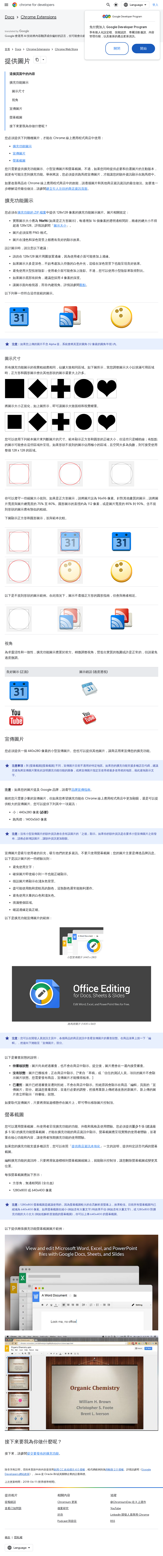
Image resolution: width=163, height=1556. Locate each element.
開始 (143, 49)
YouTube (115, 1508)
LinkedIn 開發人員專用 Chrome (129, 1514)
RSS (112, 1521)
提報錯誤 (10, 1502)
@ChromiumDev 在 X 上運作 (128, 1502)
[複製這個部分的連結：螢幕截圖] (28, 1115)
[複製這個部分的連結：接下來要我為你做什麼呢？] (66, 1442)
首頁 (7, 49)
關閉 (117, 49)
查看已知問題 (13, 1508)
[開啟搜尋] (108, 4)
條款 (7, 1537)
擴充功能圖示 (22, 146)
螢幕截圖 (19, 161)
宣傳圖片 (19, 154)
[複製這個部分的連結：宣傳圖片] (28, 739)
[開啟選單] (6, 5)
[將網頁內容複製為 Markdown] (37, 59)
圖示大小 (60, 226)
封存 (60, 1514)
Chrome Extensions (38, 17)
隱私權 (18, 1537)
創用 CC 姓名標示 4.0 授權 (69, 1469)
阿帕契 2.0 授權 (115, 1469)
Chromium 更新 (67, 1502)
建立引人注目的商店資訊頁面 (66, 189)
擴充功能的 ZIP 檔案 (31, 213)
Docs (9, 17)
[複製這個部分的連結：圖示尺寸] (25, 359)
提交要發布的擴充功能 (43, 1454)
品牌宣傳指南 (80, 790)
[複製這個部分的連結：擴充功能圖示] (37, 201)
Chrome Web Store (66, 49)
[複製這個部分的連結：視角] (17, 643)
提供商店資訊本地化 (86, 1146)
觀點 (83, 285)
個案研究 (63, 1508)
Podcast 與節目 (67, 1521)
